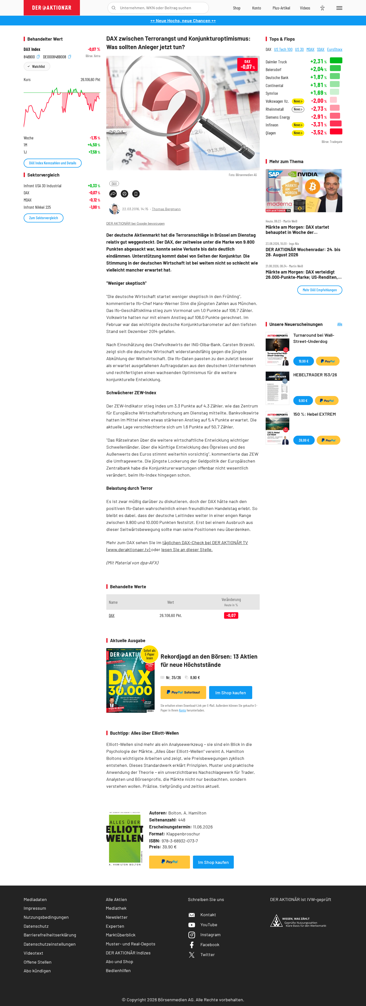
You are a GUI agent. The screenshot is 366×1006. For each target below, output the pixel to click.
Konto (182, 710)
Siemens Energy (278, 117)
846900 (30, 56)
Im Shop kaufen (230, 692)
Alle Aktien (116, 899)
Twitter (207, 954)
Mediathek (116, 908)
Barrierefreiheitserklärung (50, 934)
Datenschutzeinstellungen (50, 944)
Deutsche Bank (277, 77)
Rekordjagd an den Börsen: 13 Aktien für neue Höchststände (209, 660)
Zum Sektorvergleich (43, 217)
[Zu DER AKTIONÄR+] (281, 7)
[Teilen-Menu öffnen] (113, 194)
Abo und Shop (119, 961)
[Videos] (305, 7)
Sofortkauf (192, 692)
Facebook (209, 944)
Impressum (35, 908)
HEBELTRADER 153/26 (315, 374)
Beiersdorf (273, 69)
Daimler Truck (276, 61)
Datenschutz (36, 926)
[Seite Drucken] (124, 194)
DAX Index (32, 49)
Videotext (33, 953)
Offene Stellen (38, 962)
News (297, 101)
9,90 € (303, 400)
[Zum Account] (256, 7)
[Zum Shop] (236, 7)
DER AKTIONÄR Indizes (128, 952)
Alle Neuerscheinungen (333, 324)
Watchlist (38, 66)
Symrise (272, 93)
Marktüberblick (120, 934)
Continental (274, 85)
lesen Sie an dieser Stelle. (187, 549)
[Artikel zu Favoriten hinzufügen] (136, 194)
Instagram (210, 934)
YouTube (208, 924)
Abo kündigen (37, 970)
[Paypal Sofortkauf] (169, 862)
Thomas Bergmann (166, 209)
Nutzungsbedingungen (46, 917)
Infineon (272, 124)
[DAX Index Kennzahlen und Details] (62, 107)
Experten (115, 926)
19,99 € (303, 361)
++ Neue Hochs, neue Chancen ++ (183, 20)
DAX (114, 183)
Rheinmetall (275, 109)
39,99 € (304, 440)
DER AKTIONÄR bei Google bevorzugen (135, 223)
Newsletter (117, 917)
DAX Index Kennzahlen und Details (52, 162)
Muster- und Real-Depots (130, 943)
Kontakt (208, 914)
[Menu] (338, 7)
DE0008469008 (55, 56)
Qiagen (271, 132)
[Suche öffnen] (114, 8)
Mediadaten (35, 899)
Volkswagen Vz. (277, 101)
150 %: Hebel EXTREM (314, 414)
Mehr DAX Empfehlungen (320, 289)
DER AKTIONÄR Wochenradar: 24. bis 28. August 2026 (303, 252)
